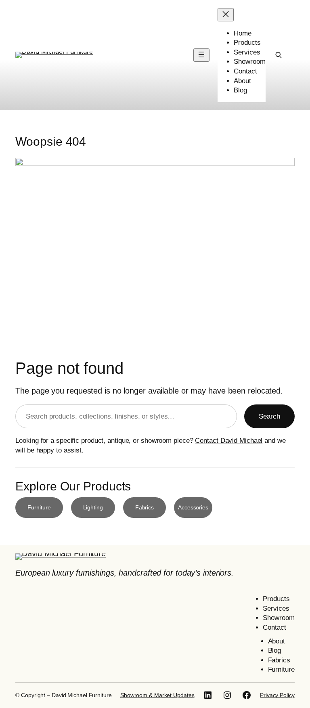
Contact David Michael (228, 440)
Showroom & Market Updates (157, 695)
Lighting (93, 507)
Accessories (193, 507)
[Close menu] (226, 14)
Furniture (38, 507)
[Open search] (278, 55)
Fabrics (144, 507)
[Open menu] (201, 55)
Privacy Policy (277, 695)
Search (269, 416)
